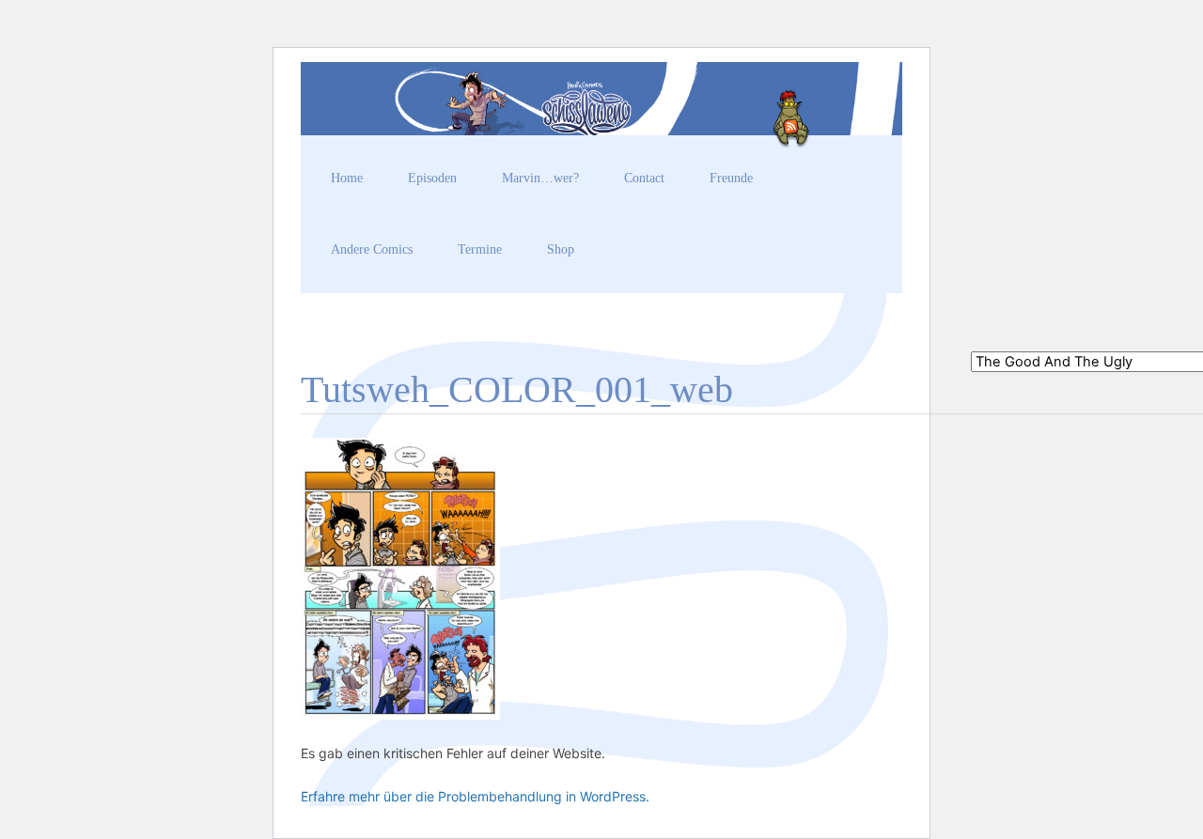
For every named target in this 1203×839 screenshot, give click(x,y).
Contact (644, 178)
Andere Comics (372, 249)
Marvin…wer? (540, 178)
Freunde (731, 178)
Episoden (432, 178)
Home (347, 178)
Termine (480, 249)
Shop (560, 249)
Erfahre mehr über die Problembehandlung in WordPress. (475, 796)
